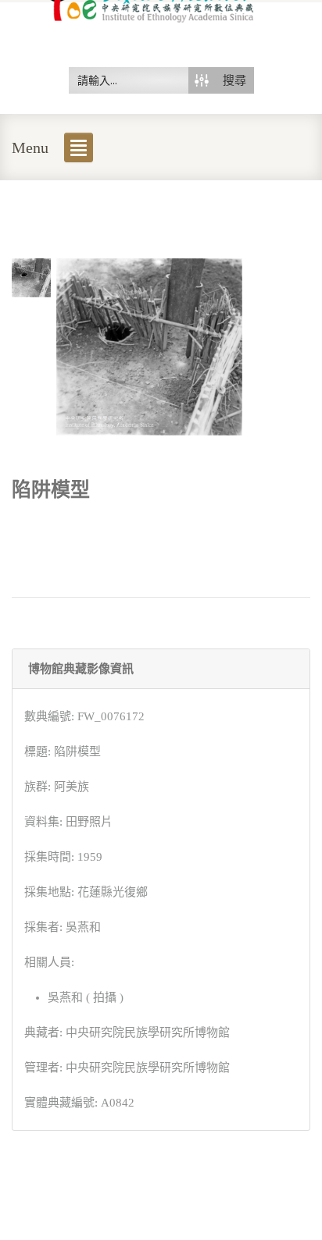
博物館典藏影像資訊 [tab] (81, 669)
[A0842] (31, 276)
